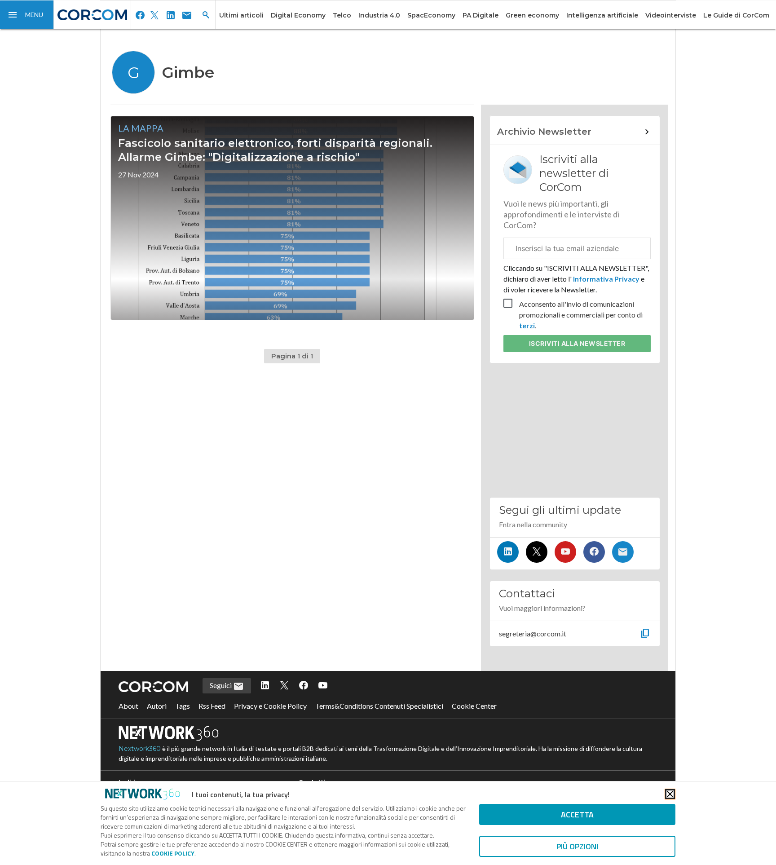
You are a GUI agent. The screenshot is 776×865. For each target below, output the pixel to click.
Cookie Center (474, 706)
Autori (157, 706)
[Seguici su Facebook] (594, 552)
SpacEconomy (431, 15)
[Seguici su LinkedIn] (508, 552)
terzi (527, 325)
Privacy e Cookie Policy (270, 706)
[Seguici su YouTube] (565, 552)
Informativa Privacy (606, 278)
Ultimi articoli (241, 15)
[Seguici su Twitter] (536, 552)
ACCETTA (577, 814)
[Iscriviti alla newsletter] (623, 552)
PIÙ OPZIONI (577, 846)
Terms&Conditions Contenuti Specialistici (379, 706)
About (128, 706)
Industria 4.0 (379, 15)
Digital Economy (298, 15)
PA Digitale (480, 15)
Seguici (221, 685)
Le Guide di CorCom (736, 15)
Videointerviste (670, 15)
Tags (182, 706)
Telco (342, 15)
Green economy (532, 15)
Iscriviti (577, 343)
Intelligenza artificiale (602, 15)
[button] (27, 14)
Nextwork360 (140, 749)
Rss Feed (211, 706)
